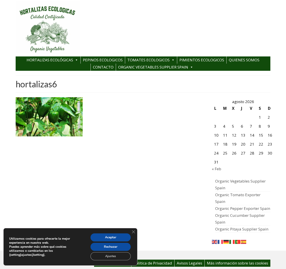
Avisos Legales (189, 263)
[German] (226, 241)
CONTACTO (103, 67)
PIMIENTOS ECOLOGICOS (201, 59)
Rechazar (110, 247)
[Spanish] (244, 241)
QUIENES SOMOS (244, 59)
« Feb (216, 168)
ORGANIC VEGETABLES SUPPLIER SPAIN (153, 67)
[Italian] (232, 241)
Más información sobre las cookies (237, 263)
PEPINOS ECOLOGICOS (103, 59)
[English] (215, 241)
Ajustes (110, 256)
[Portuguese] (238, 241)
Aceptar (110, 237)
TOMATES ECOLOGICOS (148, 59)
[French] (220, 241)
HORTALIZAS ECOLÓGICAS (50, 59)
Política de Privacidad (153, 263)
